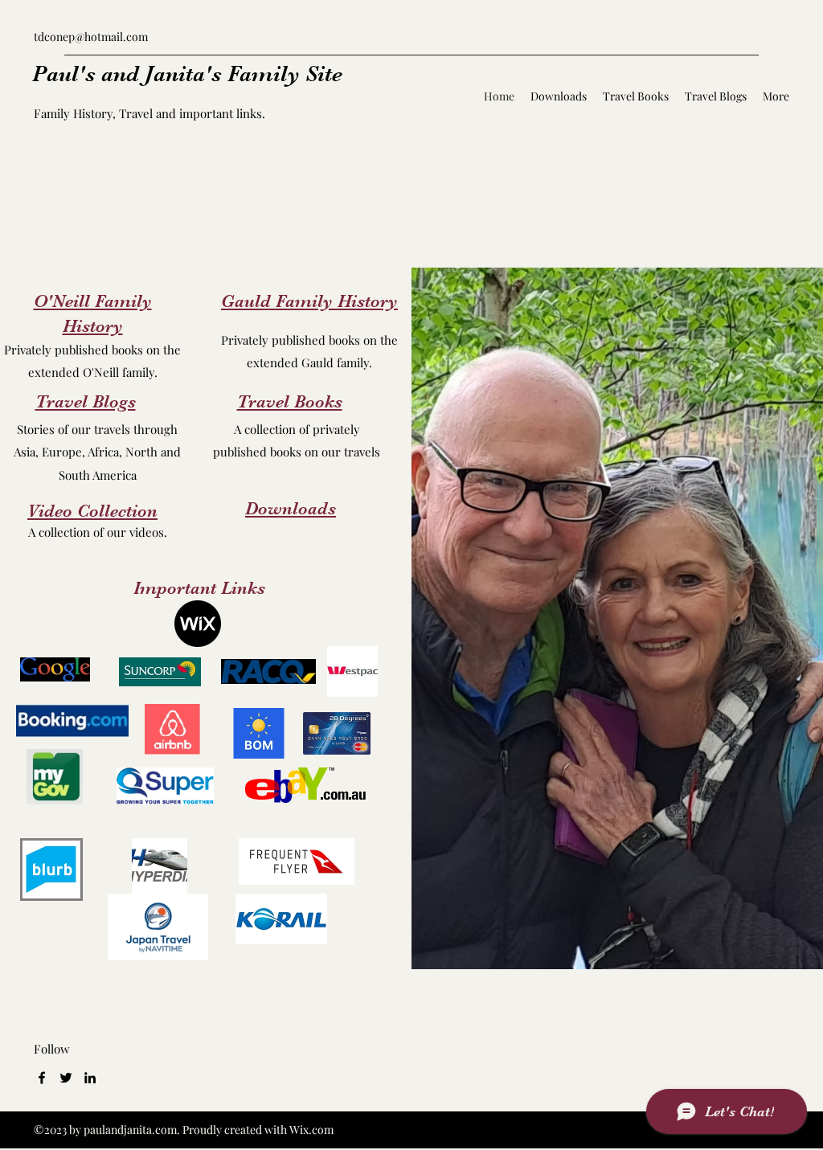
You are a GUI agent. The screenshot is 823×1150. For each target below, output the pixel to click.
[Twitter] (66, 1078)
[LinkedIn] (90, 1078)
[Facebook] (42, 1078)
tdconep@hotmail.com (91, 36)
